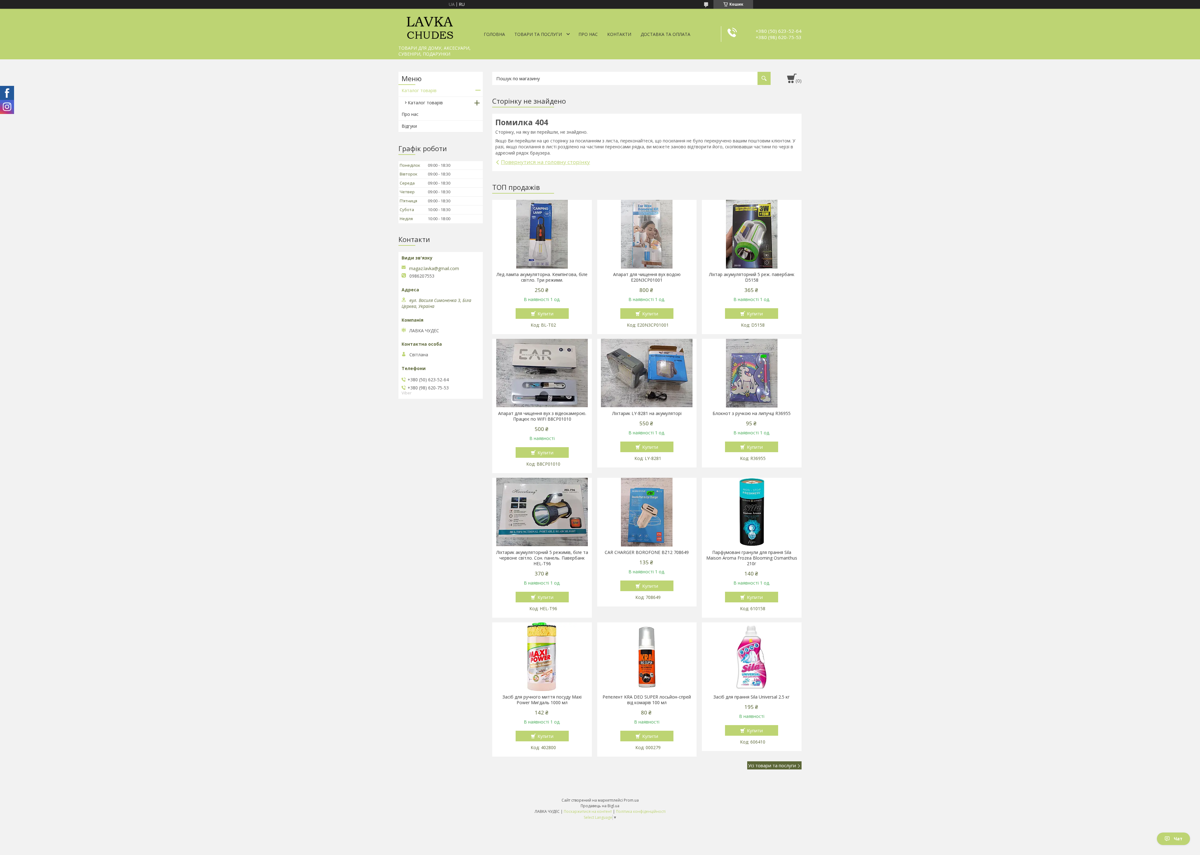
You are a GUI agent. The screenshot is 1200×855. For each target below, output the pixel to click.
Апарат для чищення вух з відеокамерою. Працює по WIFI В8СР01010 (542, 416)
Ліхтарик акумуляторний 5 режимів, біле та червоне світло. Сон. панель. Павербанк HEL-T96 (542, 558)
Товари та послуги (538, 34)
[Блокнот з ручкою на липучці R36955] (752, 373)
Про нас (588, 34)
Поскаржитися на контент (588, 811)
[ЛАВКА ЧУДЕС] (429, 25)
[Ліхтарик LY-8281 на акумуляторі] (647, 373)
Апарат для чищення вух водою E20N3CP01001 (647, 277)
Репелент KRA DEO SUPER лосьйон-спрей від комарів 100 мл (646, 699)
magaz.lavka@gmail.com (434, 268)
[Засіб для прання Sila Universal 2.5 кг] (752, 656)
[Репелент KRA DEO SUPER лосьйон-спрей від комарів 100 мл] (647, 656)
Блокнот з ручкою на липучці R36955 (751, 413)
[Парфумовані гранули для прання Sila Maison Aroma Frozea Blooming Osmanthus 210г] (752, 512)
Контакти (619, 34)
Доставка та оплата (665, 34)
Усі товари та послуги (772, 765)
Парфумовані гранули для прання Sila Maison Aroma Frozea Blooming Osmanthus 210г (751, 558)
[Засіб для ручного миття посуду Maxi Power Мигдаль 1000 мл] (542, 656)
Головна (494, 34)
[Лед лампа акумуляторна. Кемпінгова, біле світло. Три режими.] (542, 234)
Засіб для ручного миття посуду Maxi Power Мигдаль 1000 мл (542, 699)
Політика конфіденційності (641, 811)
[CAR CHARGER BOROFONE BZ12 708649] (647, 512)
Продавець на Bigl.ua (600, 805)
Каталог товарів (419, 90)
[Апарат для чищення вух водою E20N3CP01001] (647, 234)
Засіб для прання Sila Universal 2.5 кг (751, 697)
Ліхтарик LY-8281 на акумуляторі (647, 413)
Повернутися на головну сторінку (545, 162)
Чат (1178, 839)
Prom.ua (631, 800)
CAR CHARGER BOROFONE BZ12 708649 (647, 552)
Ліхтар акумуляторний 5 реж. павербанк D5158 (751, 277)
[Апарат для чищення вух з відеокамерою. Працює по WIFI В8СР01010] (542, 373)
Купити (545, 313)
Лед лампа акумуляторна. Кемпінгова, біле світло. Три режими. (542, 277)
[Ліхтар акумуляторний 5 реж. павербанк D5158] (752, 234)
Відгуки (409, 126)
